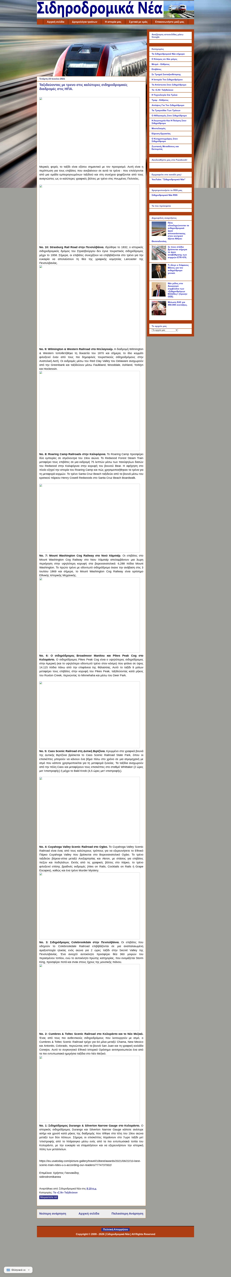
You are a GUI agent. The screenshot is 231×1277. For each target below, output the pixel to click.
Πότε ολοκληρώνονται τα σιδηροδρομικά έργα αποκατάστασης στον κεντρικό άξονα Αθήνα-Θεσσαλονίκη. (170, 232)
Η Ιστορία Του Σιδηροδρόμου (167, 79)
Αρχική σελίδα (55, 22)
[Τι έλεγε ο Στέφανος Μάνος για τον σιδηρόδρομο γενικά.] (159, 277)
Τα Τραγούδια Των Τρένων (166, 110)
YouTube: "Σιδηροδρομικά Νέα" (168, 179)
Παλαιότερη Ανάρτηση (127, 1213)
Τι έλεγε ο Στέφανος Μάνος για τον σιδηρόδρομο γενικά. (178, 269)
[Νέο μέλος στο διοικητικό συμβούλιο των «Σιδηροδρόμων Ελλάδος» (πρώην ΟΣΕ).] (159, 295)
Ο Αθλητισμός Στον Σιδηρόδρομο (169, 115)
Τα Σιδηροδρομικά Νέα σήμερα (168, 54)
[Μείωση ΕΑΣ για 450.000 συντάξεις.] (159, 314)
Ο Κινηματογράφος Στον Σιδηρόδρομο (165, 140)
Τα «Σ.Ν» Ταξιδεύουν (65, 1192)
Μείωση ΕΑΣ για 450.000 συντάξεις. (177, 303)
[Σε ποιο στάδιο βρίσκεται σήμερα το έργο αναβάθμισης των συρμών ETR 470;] (159, 259)
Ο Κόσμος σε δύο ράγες (164, 59)
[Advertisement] (91, 51)
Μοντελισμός (159, 128)
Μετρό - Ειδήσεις (161, 64)
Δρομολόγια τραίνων (84, 22)
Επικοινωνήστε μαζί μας (169, 22)
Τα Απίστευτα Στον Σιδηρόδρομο (169, 84)
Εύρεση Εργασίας (161, 133)
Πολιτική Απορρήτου (115, 1229)
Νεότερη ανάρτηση (52, 1213)
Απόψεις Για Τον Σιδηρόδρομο (168, 105)
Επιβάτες (156, 69)
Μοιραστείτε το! (48, 1197)
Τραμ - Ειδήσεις (160, 100)
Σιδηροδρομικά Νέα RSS (164, 195)
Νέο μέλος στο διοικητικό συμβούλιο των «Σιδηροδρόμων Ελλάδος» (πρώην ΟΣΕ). (177, 290)
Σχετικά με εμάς (138, 22)
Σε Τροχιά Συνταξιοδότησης (166, 74)
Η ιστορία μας (113, 22)
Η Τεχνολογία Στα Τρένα (164, 95)
